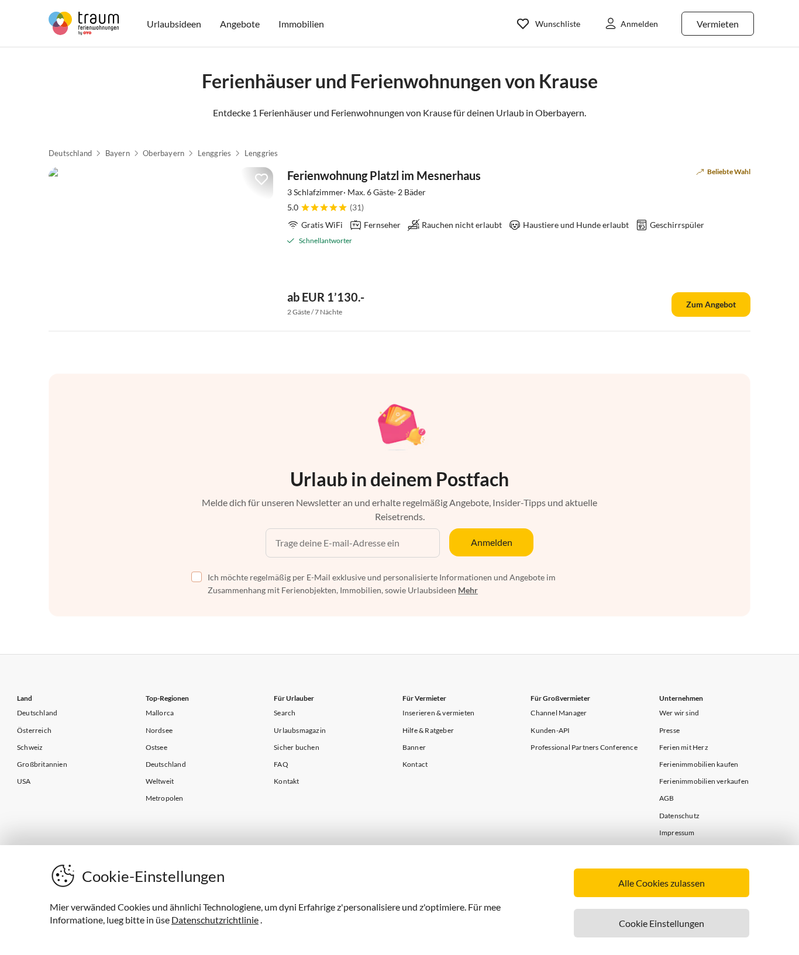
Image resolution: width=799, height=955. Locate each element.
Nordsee (159, 730)
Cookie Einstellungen (661, 923)
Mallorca (160, 712)
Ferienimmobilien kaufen (699, 764)
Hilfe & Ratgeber (428, 730)
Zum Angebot (711, 304)
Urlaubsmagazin (300, 730)
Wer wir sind (679, 712)
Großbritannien (42, 764)
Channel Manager (559, 712)
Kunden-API (550, 730)
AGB (666, 798)
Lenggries (215, 153)
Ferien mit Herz (683, 747)
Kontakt (286, 781)
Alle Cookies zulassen (661, 882)
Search (284, 712)
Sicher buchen (296, 747)
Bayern (117, 153)
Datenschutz (679, 815)
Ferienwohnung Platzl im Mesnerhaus (384, 175)
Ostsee (156, 747)
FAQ (281, 764)
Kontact (415, 764)
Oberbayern (163, 153)
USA (24, 781)
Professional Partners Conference (584, 747)
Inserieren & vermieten (438, 712)
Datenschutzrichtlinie (215, 919)
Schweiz (30, 747)
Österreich (34, 730)
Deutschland (70, 153)
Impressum (677, 832)
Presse (669, 730)
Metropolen (165, 798)
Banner (414, 747)
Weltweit (160, 781)
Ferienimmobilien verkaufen (704, 781)
